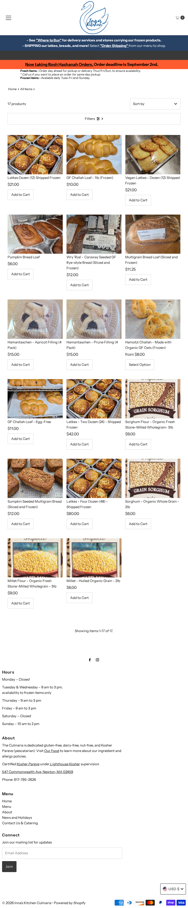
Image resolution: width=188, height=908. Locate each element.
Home (12, 89)
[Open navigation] (8, 17)
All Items (26, 89)
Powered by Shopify (70, 903)
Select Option (140, 364)
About (7, 812)
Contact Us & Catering (20, 823)
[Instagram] (97, 660)
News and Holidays (17, 817)
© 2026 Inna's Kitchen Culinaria (26, 903)
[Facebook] (90, 660)
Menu (6, 806)
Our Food (51, 751)
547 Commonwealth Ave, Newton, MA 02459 (37, 772)
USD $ (174, 889)
